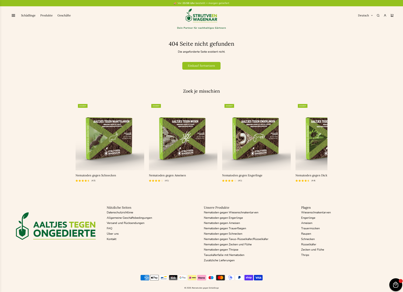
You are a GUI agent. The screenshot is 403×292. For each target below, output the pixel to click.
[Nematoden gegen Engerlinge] (256, 136)
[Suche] (378, 15)
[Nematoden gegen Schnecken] (110, 136)
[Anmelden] (385, 15)
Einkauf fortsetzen (201, 65)
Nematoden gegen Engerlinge (242, 175)
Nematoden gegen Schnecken (96, 175)
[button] (81, 144)
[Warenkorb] (392, 15)
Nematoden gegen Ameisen (167, 175)
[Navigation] (13, 15)
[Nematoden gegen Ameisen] (183, 136)
